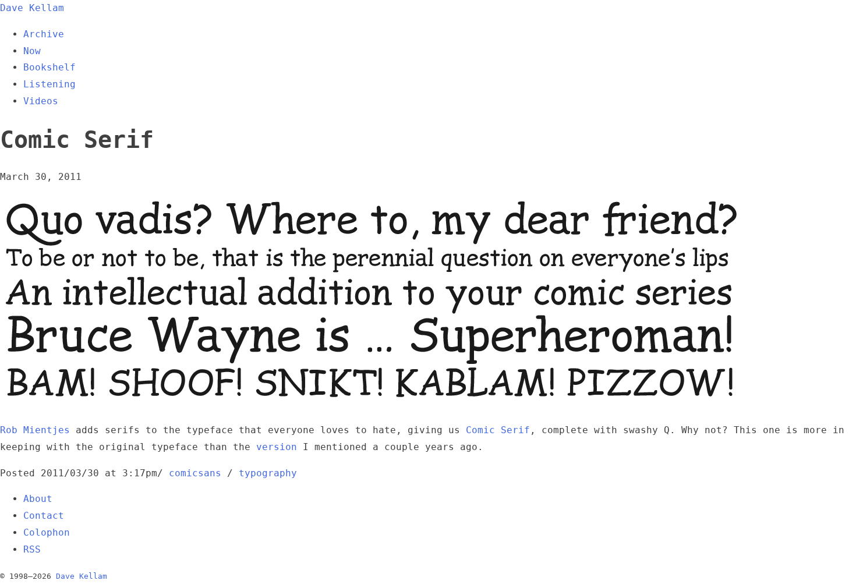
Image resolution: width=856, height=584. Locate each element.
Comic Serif (498, 430)
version (276, 446)
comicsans (195, 473)
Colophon (46, 532)
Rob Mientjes (35, 430)
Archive (43, 34)
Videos (40, 101)
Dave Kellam (32, 7)
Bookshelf (49, 67)
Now (32, 50)
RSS (32, 549)
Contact (43, 515)
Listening (49, 84)
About (37, 498)
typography (268, 473)
